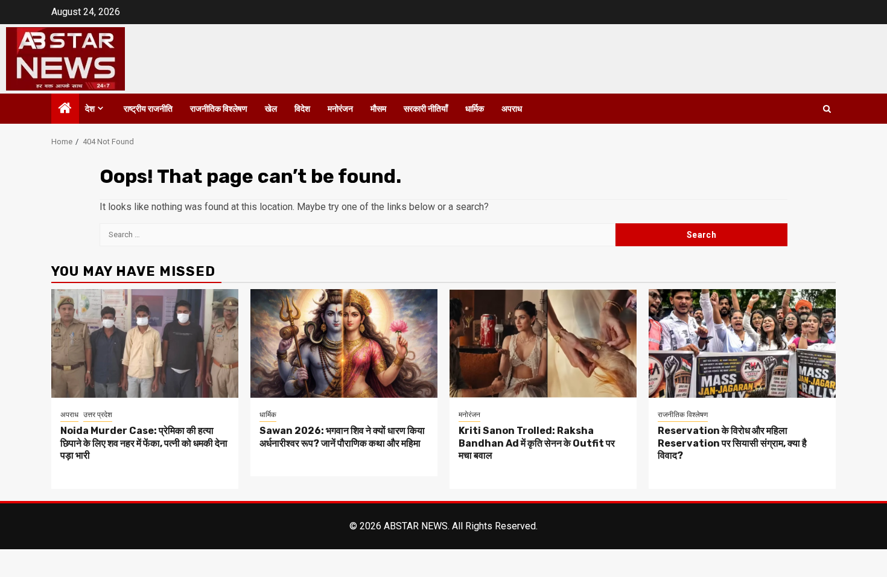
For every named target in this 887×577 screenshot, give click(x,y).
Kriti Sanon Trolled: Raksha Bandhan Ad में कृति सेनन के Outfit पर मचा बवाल (537, 443)
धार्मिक (474, 109)
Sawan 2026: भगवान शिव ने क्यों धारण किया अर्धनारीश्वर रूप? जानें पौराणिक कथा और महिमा (342, 437)
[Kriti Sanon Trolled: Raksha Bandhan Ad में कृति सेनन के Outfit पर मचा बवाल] (543, 343)
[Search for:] (357, 234)
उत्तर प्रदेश (97, 414)
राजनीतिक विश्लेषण (218, 109)
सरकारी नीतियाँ (426, 109)
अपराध (511, 109)
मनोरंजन (340, 109)
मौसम (378, 109)
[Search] (827, 109)
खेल (271, 109)
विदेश (302, 109)
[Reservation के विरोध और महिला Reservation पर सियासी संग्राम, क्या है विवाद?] (742, 343)
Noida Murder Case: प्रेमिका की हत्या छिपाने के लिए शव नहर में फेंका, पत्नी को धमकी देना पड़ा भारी (143, 443)
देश (90, 109)
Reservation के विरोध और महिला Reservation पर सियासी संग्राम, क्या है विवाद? (732, 443)
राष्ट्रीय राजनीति (148, 109)
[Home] (65, 109)
